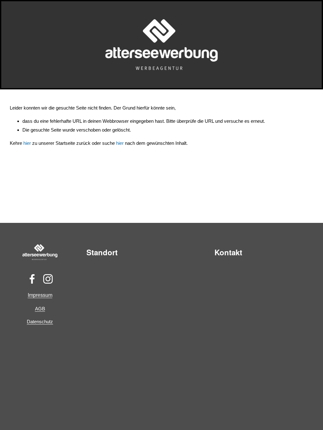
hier (27, 143)
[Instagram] (48, 279)
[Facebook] (32, 279)
